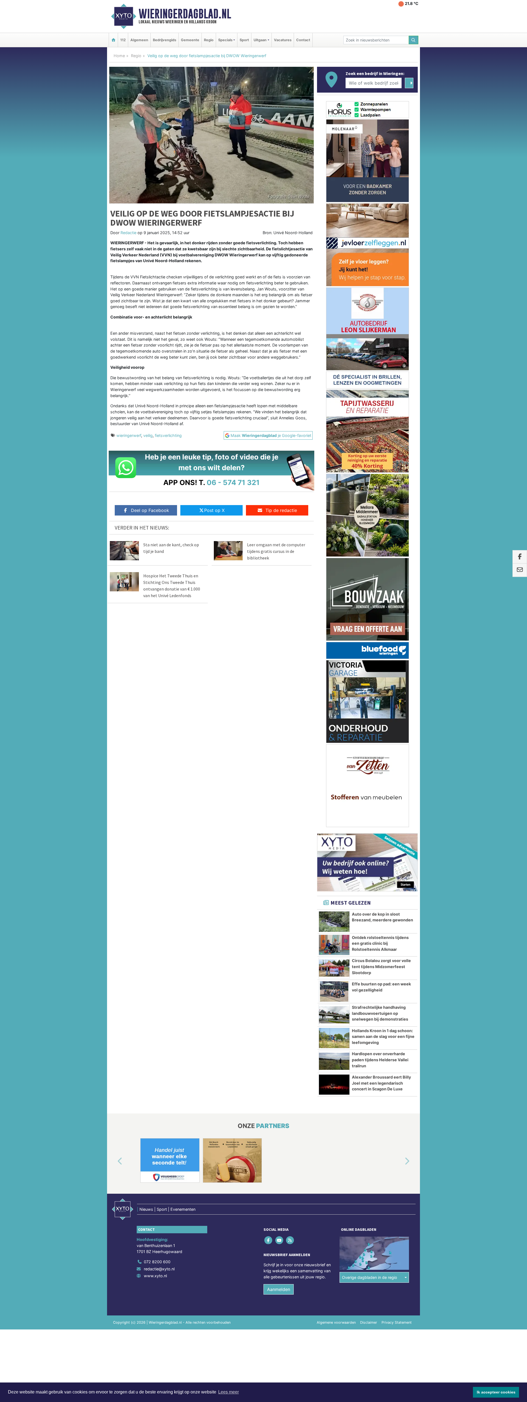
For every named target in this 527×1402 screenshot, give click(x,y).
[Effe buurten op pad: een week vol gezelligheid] (334, 991)
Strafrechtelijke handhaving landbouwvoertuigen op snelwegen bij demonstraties (380, 1013)
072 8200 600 (157, 1261)
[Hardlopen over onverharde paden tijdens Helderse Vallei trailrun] (334, 1061)
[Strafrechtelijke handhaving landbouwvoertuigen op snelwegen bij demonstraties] (334, 1014)
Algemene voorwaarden (336, 1322)
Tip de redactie (281, 510)
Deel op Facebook (150, 510)
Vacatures (282, 40)
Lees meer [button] (228, 1392)
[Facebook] (269, 1240)
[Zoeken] (414, 40)
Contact (303, 40)
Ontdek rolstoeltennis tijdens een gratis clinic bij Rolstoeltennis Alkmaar (380, 943)
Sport (244, 40)
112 (123, 40)
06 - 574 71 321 (233, 482)
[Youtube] (279, 1240)
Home (119, 55)
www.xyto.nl (155, 1275)
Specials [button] (225, 40)
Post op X (214, 510)
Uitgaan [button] (260, 40)
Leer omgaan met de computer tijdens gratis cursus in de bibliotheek (276, 551)
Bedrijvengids (164, 40)
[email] (520, 570)
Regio (209, 40)
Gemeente (190, 40)
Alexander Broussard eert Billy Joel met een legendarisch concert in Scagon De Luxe (381, 1083)
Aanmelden (278, 1289)
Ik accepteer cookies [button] (496, 1392)
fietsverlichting (168, 435)
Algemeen (139, 40)
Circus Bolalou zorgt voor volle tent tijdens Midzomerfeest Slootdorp (381, 966)
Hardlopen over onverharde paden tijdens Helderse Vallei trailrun (380, 1059)
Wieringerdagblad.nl (185, 14)
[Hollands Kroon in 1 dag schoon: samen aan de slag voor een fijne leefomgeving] (334, 1038)
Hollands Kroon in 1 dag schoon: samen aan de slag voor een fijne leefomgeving (383, 1036)
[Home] (113, 40)
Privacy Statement (397, 1322)
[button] (113, 1161)
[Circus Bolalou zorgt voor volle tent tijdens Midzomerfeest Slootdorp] (334, 968)
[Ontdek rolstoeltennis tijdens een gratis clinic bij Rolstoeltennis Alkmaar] (334, 945)
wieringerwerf (128, 435)
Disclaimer (368, 1322)
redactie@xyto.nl (159, 1269)
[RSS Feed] (290, 1240)
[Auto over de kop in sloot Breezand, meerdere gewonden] (334, 921)
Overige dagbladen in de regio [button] (369, 1277)
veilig (148, 435)
